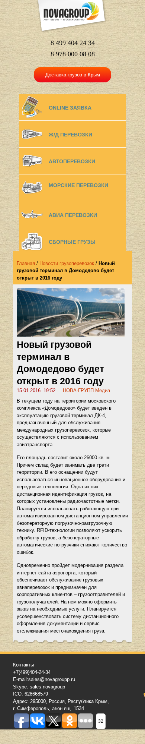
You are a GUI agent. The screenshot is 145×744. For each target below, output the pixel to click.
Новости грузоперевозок (66, 263)
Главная (26, 263)
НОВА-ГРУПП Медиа (86, 390)
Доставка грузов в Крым (72, 75)
